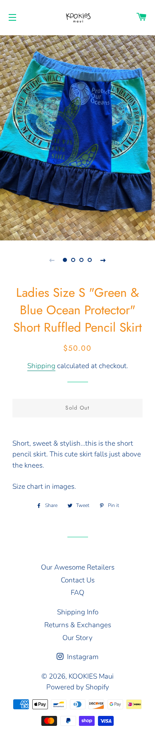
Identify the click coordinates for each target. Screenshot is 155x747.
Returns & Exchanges (77, 625)
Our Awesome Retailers (77, 567)
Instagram (81, 657)
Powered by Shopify (77, 687)
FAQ (77, 592)
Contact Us (78, 580)
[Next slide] (103, 260)
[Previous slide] (52, 260)
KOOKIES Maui (91, 676)
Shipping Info (77, 612)
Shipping (41, 366)
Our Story (77, 638)
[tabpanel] (77, 136)
